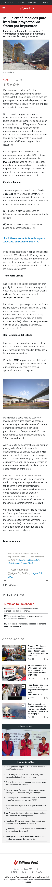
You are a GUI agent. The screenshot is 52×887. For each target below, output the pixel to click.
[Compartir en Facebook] (44, 659)
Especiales (32, 3)
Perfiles (21, 3)
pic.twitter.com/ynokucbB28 (20, 563)
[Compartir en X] (47, 659)
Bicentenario (10, 3)
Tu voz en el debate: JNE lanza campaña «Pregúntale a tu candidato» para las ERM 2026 (37, 670)
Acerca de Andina (23, 877)
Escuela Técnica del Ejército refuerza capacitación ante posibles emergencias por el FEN (38, 651)
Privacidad (44, 877)
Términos (35, 877)
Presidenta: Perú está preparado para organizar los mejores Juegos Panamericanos (38, 689)
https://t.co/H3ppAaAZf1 (29, 560)
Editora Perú (10, 877)
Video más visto (26, 726)
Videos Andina (13, 639)
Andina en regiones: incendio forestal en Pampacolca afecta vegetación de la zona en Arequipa (38, 709)
